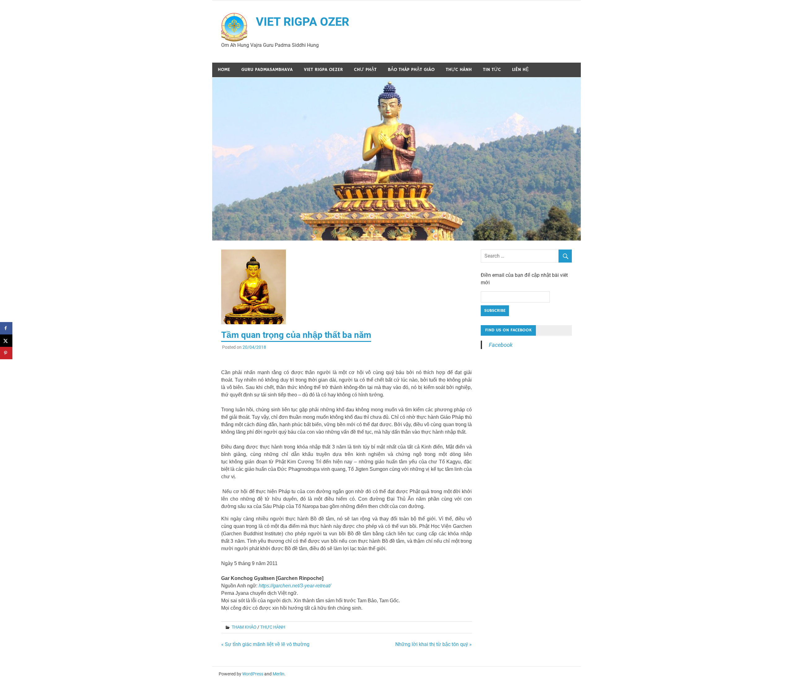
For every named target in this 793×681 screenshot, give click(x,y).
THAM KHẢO (244, 627)
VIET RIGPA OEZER (323, 70)
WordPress (252, 673)
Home (224, 70)
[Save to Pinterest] (6, 353)
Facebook (501, 345)
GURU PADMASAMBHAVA (267, 70)
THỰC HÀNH (459, 70)
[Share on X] (6, 340)
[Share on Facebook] (6, 328)
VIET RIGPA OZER (302, 22)
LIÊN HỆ (520, 70)
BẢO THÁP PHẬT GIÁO (411, 70)
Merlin (278, 673)
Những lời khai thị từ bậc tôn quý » (433, 644)
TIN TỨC (492, 70)
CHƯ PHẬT (365, 70)
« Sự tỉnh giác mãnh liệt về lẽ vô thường (265, 644)
